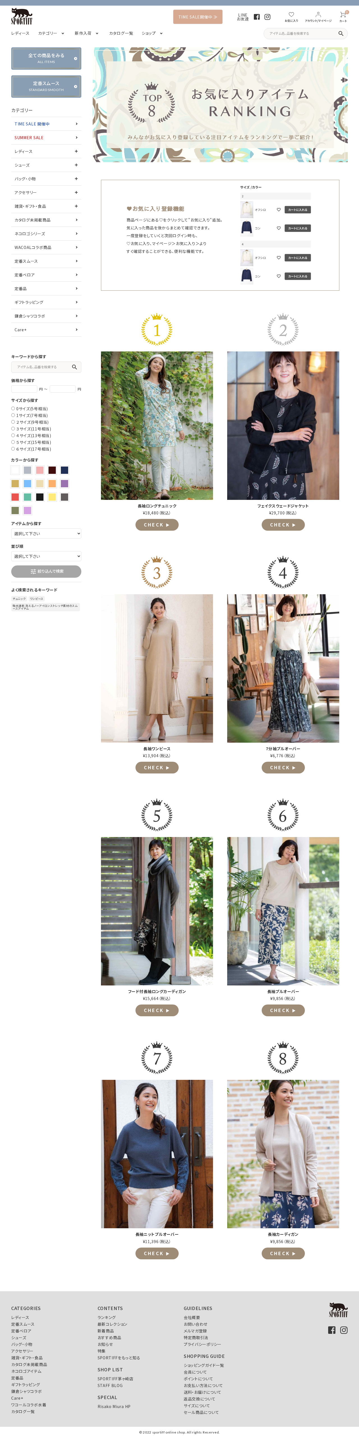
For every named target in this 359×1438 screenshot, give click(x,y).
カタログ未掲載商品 (32, 220)
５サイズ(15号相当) (33, 442)
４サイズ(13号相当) (33, 435)
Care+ (21, 329)
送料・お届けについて (203, 1392)
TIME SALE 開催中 (32, 124)
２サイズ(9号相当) (32, 422)
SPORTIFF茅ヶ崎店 (116, 1378)
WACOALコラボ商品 (33, 247)
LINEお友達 (243, 17)
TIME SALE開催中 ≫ (198, 17)
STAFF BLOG (110, 1385)
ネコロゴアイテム (26, 1371)
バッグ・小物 (25, 178)
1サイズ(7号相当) (32, 415)
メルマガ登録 (195, 1331)
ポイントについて (198, 1378)
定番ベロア (25, 275)
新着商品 (106, 1331)
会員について (195, 1372)
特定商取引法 (196, 1337)
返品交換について (200, 1399)
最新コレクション (113, 1324)
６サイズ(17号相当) (33, 449)
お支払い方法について (203, 1385)
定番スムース (26, 261)
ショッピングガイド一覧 (204, 1365)
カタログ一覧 (23, 1411)
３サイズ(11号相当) (33, 429)
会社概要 (192, 1317)
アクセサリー (26, 192)
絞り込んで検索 (47, 571)
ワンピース (37, 598)
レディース (24, 151)
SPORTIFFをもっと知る (119, 1357)
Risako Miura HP (114, 1406)
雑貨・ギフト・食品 (30, 206)
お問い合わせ (196, 1324)
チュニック (19, 598)
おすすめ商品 (109, 1337)
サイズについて (197, 1405)
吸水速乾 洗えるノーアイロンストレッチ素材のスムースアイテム (45, 606)
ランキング (107, 1317)
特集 (102, 1351)
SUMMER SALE (29, 137)
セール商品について (201, 1412)
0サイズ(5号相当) (32, 408)
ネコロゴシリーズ (30, 233)
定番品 (21, 288)
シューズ (22, 165)
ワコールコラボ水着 (28, 1404)
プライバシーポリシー (203, 1344)
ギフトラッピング (29, 302)
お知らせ (105, 1344)
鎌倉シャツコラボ (30, 316)
